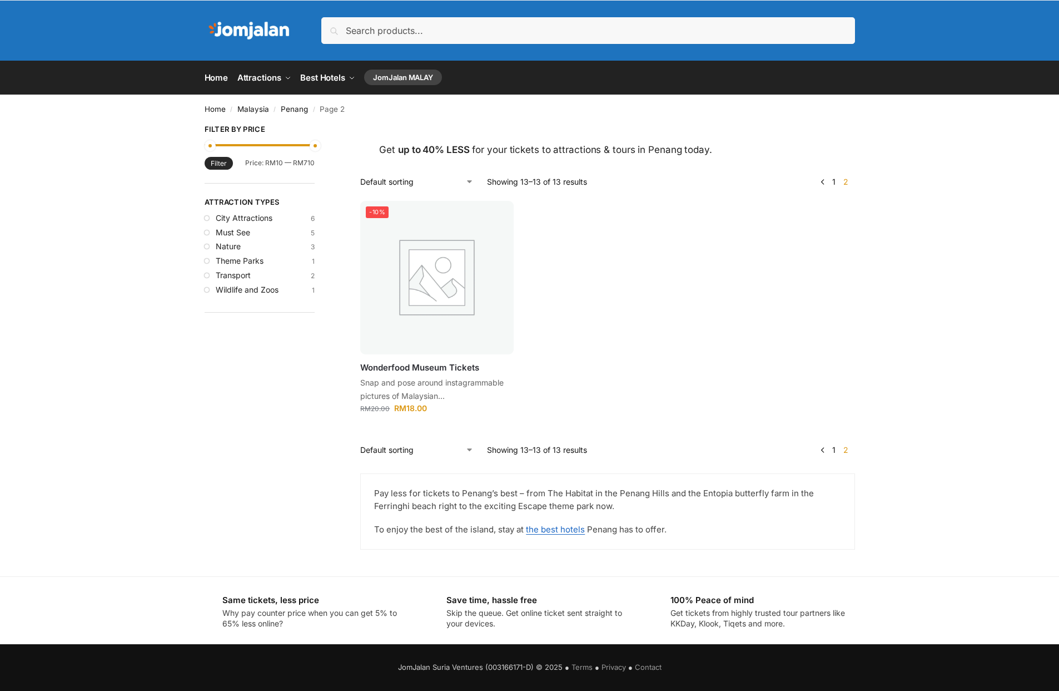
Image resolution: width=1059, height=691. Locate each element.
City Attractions (244, 218)
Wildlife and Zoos (247, 289)
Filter (219, 163)
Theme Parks (239, 260)
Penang (294, 109)
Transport (233, 275)
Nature (228, 246)
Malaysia (253, 109)
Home (215, 109)
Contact (648, 667)
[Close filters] (318, 131)
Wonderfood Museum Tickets (419, 367)
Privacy (613, 667)
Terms (582, 667)
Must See (233, 232)
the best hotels (555, 529)
